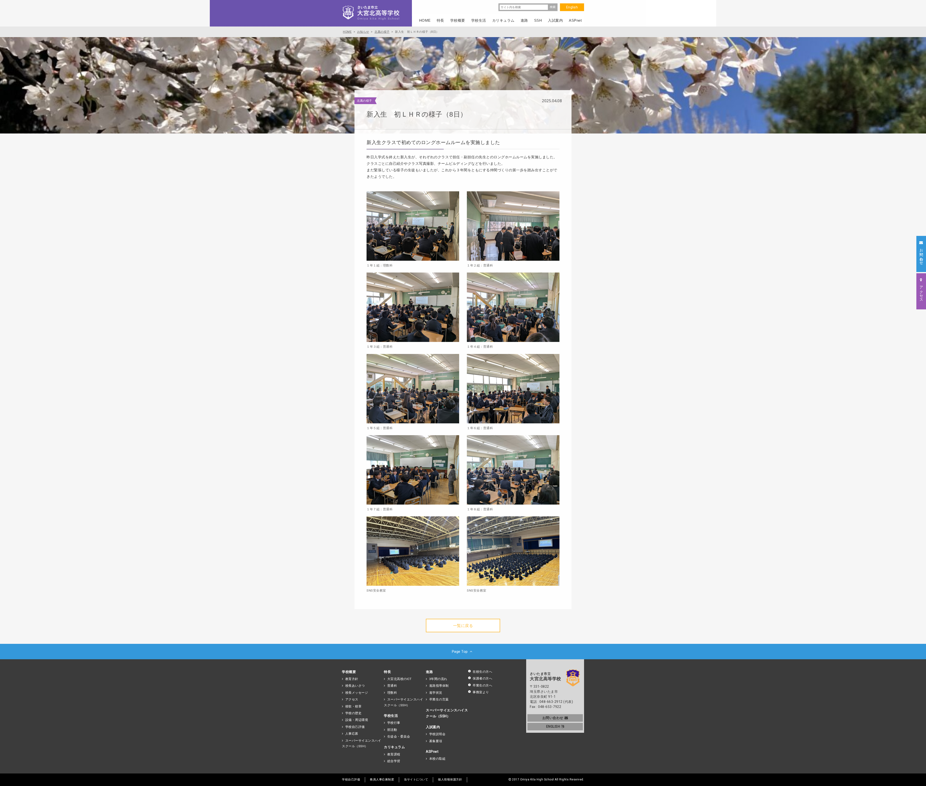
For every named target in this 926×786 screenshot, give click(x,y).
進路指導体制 (439, 685)
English (572, 7)
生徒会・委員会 (398, 736)
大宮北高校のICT (399, 679)
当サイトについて (416, 779)
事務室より (481, 692)
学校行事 (393, 723)
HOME (425, 20)
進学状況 (435, 692)
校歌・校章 (353, 706)
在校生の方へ (482, 671)
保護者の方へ (482, 678)
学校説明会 (437, 734)
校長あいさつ (355, 685)
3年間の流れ (438, 679)
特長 (387, 672)
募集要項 (435, 741)
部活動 (392, 730)
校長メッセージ (356, 692)
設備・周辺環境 (356, 720)
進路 (429, 672)
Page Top (460, 651)
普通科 (392, 685)
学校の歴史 (353, 713)
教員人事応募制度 (382, 779)
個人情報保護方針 (450, 779)
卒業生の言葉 (439, 699)
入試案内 (433, 727)
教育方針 (351, 679)
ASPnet (432, 751)
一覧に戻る (463, 626)
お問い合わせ (552, 718)
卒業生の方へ (482, 685)
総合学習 (393, 761)
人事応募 (351, 733)
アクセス (351, 699)
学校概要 (349, 672)
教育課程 (393, 754)
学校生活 (391, 716)
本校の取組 (437, 758)
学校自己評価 (355, 727)
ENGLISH (553, 726)
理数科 (392, 692)
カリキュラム (394, 747)
